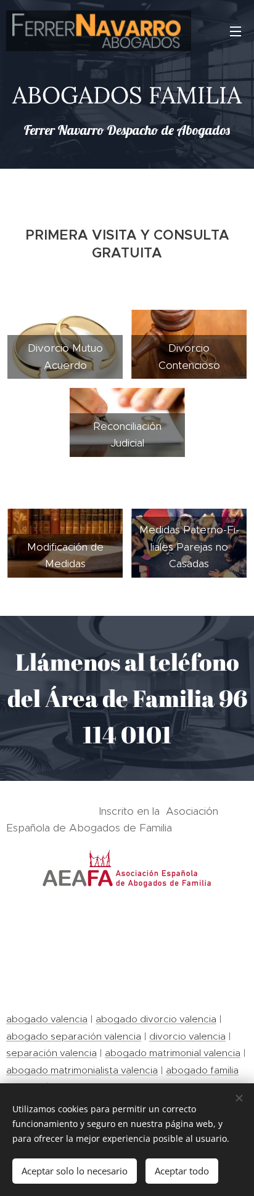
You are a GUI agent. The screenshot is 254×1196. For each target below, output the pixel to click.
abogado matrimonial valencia (172, 1053)
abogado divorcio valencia (156, 1019)
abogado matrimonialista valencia (82, 1070)
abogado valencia (47, 1019)
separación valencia (51, 1053)
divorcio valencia (187, 1036)
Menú (235, 30)
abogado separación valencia (73, 1036)
